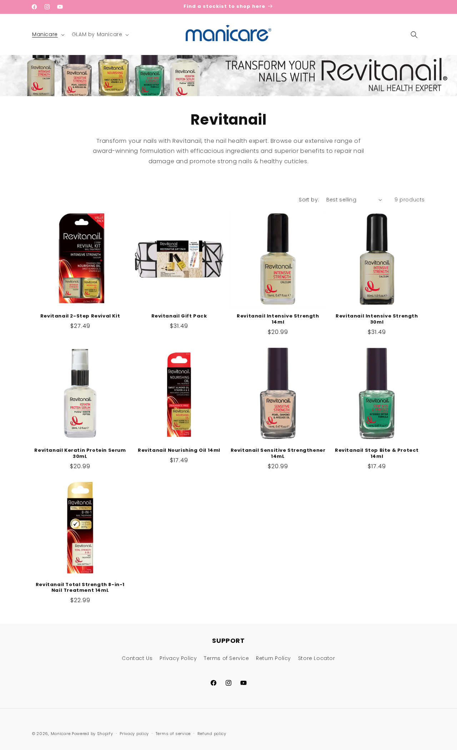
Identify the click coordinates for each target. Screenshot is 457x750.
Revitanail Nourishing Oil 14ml (179, 451)
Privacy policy (134, 733)
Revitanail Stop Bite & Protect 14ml (377, 454)
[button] (47, 34)
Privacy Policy (178, 658)
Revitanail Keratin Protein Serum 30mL (80, 454)
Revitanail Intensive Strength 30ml (377, 319)
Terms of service (173, 733)
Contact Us (137, 658)
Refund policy (211, 733)
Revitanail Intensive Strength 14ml (278, 319)
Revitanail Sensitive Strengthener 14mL (278, 454)
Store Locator (316, 658)
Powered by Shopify (92, 733)
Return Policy (273, 658)
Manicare (61, 733)
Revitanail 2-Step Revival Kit (80, 316)
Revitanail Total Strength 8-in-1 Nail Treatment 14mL (80, 588)
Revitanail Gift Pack (179, 316)
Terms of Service (226, 658)
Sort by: (309, 199)
